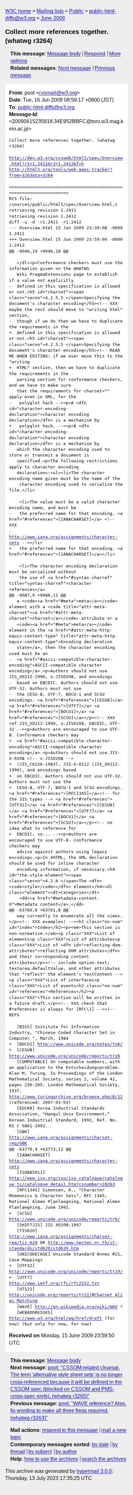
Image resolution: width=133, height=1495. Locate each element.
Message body (64, 53)
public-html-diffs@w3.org (46, 107)
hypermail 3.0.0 (94, 1471)
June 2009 (53, 18)
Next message (74, 68)
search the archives (104, 1459)
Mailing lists (50, 11)
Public (76, 11)
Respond (94, 53)
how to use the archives (51, 1459)
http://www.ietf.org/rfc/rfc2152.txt (54, 1283)
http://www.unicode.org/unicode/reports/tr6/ (64, 1219)
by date (100, 1444)
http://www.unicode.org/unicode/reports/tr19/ (66, 1271)
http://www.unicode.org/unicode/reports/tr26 (64, 1056)
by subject (40, 1451)
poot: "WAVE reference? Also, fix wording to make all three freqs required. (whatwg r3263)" (68, 1411)
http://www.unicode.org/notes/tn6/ (80, 1044)
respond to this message (70, 1430)
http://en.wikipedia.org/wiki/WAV (76, 1306)
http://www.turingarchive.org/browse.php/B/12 (66, 1096)
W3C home (18, 11)
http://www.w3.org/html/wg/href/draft (55, 1318)
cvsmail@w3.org (58, 93)
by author (66, 1451)
